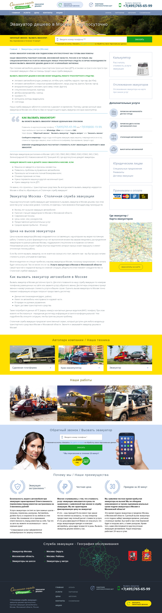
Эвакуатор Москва (22, 551)
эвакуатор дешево (17, 602)
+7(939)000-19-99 (91, 127)
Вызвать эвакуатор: (133, 3)
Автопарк (132, 13)
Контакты (47, 13)
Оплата (108, 13)
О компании (145, 13)
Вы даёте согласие (87, 44)
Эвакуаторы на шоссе (23, 561)
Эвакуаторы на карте (130, 267)
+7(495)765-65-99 (137, 6)
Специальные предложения (127, 168)
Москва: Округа (55, 551)
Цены (36, 13)
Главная (16, 13)
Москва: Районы (55, 556)
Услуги (27, 13)
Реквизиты (118, 172)
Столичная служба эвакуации (24, 600)
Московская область (23, 556)
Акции (59, 13)
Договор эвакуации (123, 175)
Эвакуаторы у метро (57, 561)
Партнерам (119, 13)
